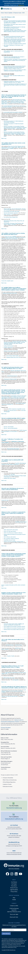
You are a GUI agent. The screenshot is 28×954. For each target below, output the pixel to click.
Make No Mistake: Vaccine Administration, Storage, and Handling (15, 209)
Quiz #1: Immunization (9, 426)
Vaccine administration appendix (11, 213)
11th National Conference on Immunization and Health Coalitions (13, 691)
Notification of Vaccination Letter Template (12, 442)
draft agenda (15, 679)
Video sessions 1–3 (8, 214)
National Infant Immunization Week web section (14, 629)
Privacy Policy (14, 891)
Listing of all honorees (8, 345)
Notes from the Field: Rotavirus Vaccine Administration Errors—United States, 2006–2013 (13, 147)
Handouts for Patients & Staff (10, 379)
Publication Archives (7, 786)
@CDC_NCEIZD (5, 649)
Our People (14, 884)
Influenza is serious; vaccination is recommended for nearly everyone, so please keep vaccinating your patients (15, 60)
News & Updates (8, 12)
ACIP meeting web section (9, 677)
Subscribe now (6, 933)
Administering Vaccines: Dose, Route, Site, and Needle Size (14, 221)
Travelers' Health (10, 656)
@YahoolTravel (18, 645)
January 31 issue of (7, 148)
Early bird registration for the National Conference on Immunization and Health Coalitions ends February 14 (15, 85)
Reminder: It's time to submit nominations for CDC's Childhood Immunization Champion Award (15, 70)
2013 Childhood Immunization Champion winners (14, 626)
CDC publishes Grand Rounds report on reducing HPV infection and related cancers (14, 27)
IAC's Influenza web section (10, 536)
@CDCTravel (18, 648)
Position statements (8, 347)
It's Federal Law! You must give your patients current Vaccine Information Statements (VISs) (13, 398)
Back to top (3, 138)
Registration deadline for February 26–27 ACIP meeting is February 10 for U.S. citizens (14, 82)
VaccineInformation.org (14, 807)
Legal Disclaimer (14, 889)
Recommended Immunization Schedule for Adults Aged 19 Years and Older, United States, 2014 (12, 102)
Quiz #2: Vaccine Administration (10, 428)
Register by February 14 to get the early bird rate (13, 696)
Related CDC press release (10, 478)
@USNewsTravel (9, 645)
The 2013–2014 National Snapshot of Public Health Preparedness (13, 464)
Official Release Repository (9, 782)
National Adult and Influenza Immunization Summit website (14, 535)
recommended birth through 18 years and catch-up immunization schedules (13, 106)
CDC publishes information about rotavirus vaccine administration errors (15, 25)
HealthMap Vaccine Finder (21, 521)
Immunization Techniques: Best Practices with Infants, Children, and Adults (13, 224)
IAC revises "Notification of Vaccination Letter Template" (13, 46)
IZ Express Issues (17, 12)
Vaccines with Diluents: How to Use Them (13, 371)
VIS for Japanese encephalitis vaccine (17, 408)
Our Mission (14, 882)
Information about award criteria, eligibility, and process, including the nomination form (14, 624)
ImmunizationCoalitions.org (14, 818)
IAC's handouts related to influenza (11, 538)
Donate (14, 899)
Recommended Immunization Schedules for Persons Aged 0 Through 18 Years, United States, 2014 (13, 100)
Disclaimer (6, 727)
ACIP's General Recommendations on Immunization (14, 431)
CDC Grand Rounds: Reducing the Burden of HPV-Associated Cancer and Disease (13, 238)
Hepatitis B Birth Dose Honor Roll (13, 357)
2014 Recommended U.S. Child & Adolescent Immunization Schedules (13, 122)
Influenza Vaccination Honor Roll (10, 293)
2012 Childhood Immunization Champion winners (14, 628)
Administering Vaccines (12, 375)
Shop (14, 897)
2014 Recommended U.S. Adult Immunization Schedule (13, 124)
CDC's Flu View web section (10, 531)
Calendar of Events (7, 784)
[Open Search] (24, 9)
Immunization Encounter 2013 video (11, 211)
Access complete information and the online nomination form (13, 585)
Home (2, 12)
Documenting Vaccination (13, 448)
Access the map (4, 500)
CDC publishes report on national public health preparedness (14, 51)
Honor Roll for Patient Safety (12, 355)
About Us (21, 5)
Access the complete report (7, 280)
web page (12, 474)
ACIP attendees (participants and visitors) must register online (13, 673)
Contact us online (14, 905)
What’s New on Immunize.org (9, 780)
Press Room (14, 885)
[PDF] (5, 130)
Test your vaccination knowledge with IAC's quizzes (15, 43)
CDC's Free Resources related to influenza (13, 532)
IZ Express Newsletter (8, 777)
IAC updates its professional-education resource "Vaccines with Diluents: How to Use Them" (14, 37)
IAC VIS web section (12, 410)
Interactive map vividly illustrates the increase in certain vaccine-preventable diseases (14, 57)
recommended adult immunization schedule (12, 112)
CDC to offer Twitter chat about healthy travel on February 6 (14, 76)
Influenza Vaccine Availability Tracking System (14, 541)
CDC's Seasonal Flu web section (11, 529)
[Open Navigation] (26, 9)
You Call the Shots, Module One (11, 217)
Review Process (14, 887)
